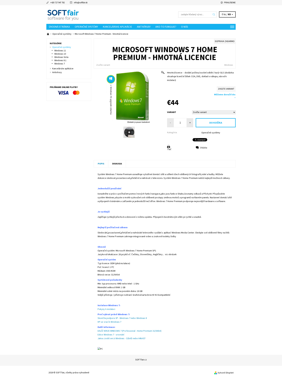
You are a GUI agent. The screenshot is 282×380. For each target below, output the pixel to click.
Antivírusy (143, 27)
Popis (101, 163)
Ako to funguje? (165, 27)
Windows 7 (59, 63)
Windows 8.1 (60, 60)
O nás (184, 27)
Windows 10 (60, 54)
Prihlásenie (230, 2)
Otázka (203, 147)
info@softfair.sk (80, 2)
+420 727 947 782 (57, 2)
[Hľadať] (214, 14)
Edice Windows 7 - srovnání (111, 334)
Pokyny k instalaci (106, 309)
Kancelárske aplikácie (117, 27)
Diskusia (117, 163)
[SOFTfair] (62, 14)
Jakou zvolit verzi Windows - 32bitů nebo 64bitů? (122, 338)
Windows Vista (61, 57)
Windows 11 (60, 50)
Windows (228, 65)
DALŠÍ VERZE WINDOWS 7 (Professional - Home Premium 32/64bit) (129, 331)
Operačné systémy (86, 27)
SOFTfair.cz (141, 360)
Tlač (169, 149)
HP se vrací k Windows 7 (109, 322)
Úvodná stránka (59, 27)
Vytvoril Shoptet (226, 372)
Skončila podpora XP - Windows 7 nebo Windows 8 (122, 318)
